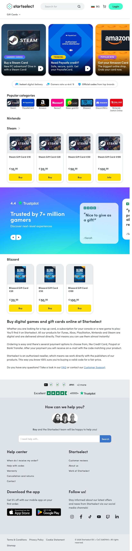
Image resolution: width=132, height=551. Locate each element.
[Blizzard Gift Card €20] (20, 274)
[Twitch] (109, 516)
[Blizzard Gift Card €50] (50, 274)
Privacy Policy (36, 539)
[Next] (18, 237)
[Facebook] (82, 516)
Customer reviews (78, 460)
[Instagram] (73, 516)
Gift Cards (12, 14)
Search (105, 439)
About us (73, 465)
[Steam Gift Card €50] (79, 143)
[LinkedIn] (118, 516)
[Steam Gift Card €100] (109, 143)
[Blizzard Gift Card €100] (79, 274)
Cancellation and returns (20, 475)
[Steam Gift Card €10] (20, 143)
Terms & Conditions (17, 539)
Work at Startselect (79, 470)
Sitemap (11, 545)
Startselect (78, 451)
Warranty (12, 470)
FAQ (63, 367)
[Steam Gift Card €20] (50, 143)
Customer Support (94, 367)
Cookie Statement (55, 539)
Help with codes (15, 465)
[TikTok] (91, 516)
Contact (11, 481)
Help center (17, 451)
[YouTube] (100, 516)
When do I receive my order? (22, 460)
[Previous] (13, 237)
